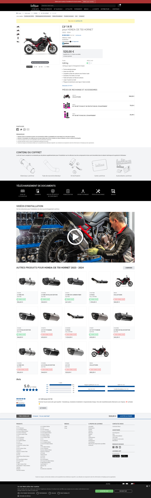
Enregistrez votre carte (117, 439)
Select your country (88, 1)
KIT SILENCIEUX (58, 9)
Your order (115, 437)
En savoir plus (115, 453)
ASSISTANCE (115, 9)
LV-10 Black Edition (45, 436)
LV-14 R (42, 428)
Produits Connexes (68, 16)
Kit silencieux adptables (46, 468)
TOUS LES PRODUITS (46, 9)
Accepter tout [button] (104, 491)
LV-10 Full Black (20, 437)
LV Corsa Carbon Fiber (21, 434)
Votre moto (27, 13)
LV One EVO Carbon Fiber (22, 445)
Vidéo (65, 426)
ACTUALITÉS (68, 9)
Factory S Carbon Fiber (22, 451)
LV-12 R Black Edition (45, 442)
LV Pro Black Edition (45, 446)
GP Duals (42, 453)
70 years (90, 439)
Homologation (115, 432)
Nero (41, 445)
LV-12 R (18, 442)
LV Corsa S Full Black (45, 431)
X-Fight (18, 462)
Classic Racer (43, 454)
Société (90, 429)
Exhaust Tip (43, 465)
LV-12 (41, 439)
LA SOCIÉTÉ (95, 9)
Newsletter (115, 440)
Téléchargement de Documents (43, 16)
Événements (91, 428)
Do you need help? (44, 416)
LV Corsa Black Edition (45, 432)
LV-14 (17, 426)
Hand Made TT (44, 464)
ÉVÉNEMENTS (78, 9)
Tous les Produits (20, 470)
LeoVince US (78, 21)
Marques (90, 432)
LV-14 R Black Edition (21, 429)
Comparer (81, 16)
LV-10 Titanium (20, 439)
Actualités (90, 426)
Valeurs (90, 434)
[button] (55, 496)
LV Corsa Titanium (44, 434)
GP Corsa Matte (44, 459)
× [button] (149, 486)
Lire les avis (78, 35)
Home (19, 13)
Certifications (91, 437)
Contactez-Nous (116, 426)
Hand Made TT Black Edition (23, 465)
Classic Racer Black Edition (22, 456)
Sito (41, 467)
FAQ (113, 434)
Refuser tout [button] (123, 491)
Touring (18, 467)
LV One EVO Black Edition (46, 443)
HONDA (35, 13)
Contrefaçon (91, 442)
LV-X (17, 457)
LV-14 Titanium (20, 428)
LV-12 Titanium (44, 440)
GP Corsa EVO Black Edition (47, 461)
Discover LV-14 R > (67, 85)
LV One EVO (19, 443)
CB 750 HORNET (45, 13)
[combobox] (147, 486)
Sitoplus (18, 468)
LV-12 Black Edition (21, 440)
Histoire (90, 431)
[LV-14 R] (18, 26)
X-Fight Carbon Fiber (21, 464)
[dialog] (75, 491)
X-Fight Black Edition (45, 462)
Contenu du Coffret (29, 16)
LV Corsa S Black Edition (22, 431)
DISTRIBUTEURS (105, 9)
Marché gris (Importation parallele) (96, 443)
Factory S (18, 450)
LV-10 (17, 436)
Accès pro (90, 445)
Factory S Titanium (45, 451)
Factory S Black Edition (46, 450)
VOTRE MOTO (35, 9)
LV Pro (18, 446)
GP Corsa (42, 457)
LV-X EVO (42, 456)
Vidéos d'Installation (57, 16)
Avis (76, 16)
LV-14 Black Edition (45, 426)
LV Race (18, 453)
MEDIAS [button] (86, 9)
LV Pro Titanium (44, 448)
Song (65, 428)
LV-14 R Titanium (44, 429)
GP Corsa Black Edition (22, 459)
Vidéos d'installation (117, 436)
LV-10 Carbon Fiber (45, 437)
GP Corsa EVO (19, 461)
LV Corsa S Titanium (21, 432)
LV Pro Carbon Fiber (21, 448)
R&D (89, 436)
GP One (18, 454)
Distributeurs (91, 440)
